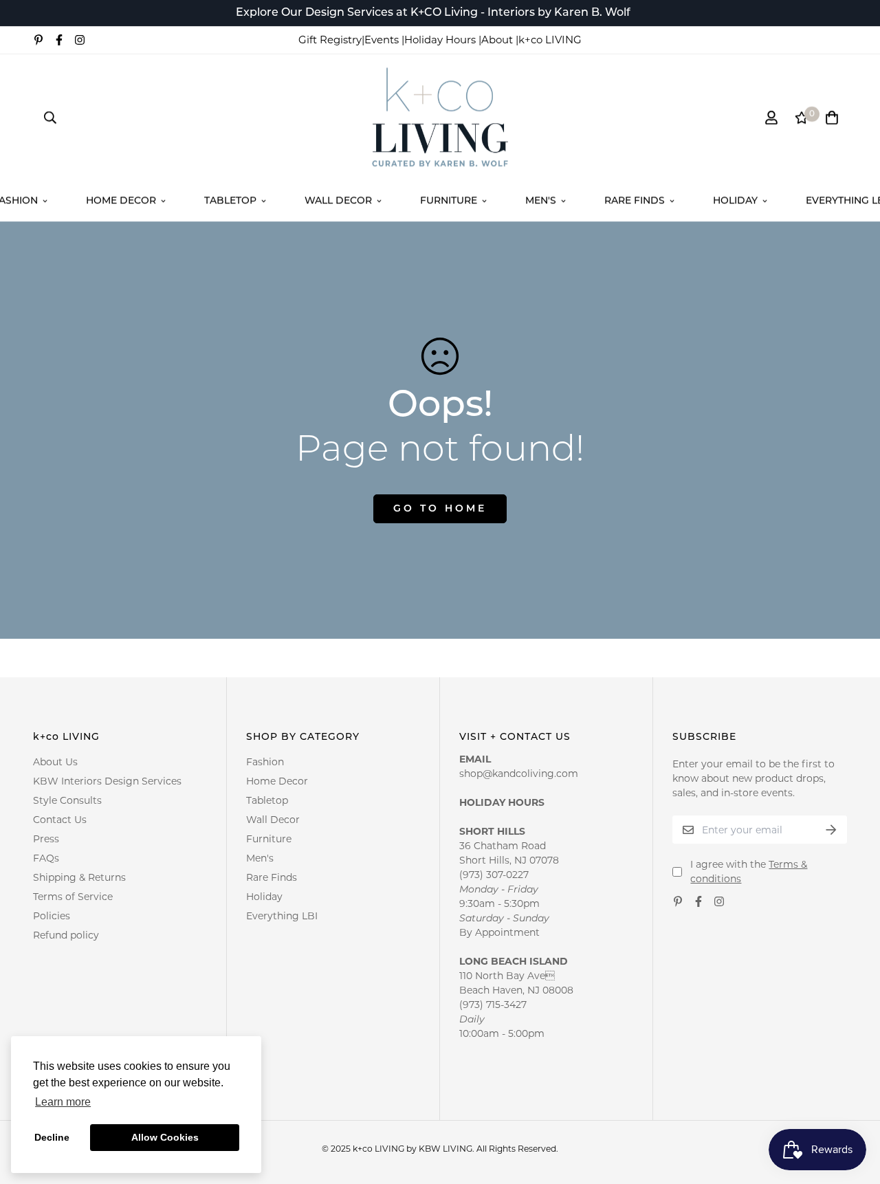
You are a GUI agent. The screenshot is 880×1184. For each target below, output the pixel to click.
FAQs (46, 858)
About (498, 39)
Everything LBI (282, 916)
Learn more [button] (63, 1102)
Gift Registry (330, 39)
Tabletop (230, 201)
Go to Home (440, 509)
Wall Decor (338, 201)
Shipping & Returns (79, 877)
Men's (540, 201)
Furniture (448, 201)
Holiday (735, 201)
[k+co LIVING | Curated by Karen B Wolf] (440, 118)
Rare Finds (634, 201)
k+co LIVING (550, 39)
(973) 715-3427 (493, 1004)
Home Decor (121, 201)
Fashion (265, 762)
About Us (55, 762)
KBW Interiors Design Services (107, 781)
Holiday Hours (441, 39)
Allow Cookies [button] (165, 1137)
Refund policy (66, 935)
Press (46, 839)
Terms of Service (73, 896)
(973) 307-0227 (494, 874)
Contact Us (60, 819)
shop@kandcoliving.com (518, 773)
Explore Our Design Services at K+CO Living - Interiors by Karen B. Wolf (433, 13)
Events (383, 39)
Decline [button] (51, 1137)
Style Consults (67, 800)
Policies (51, 916)
